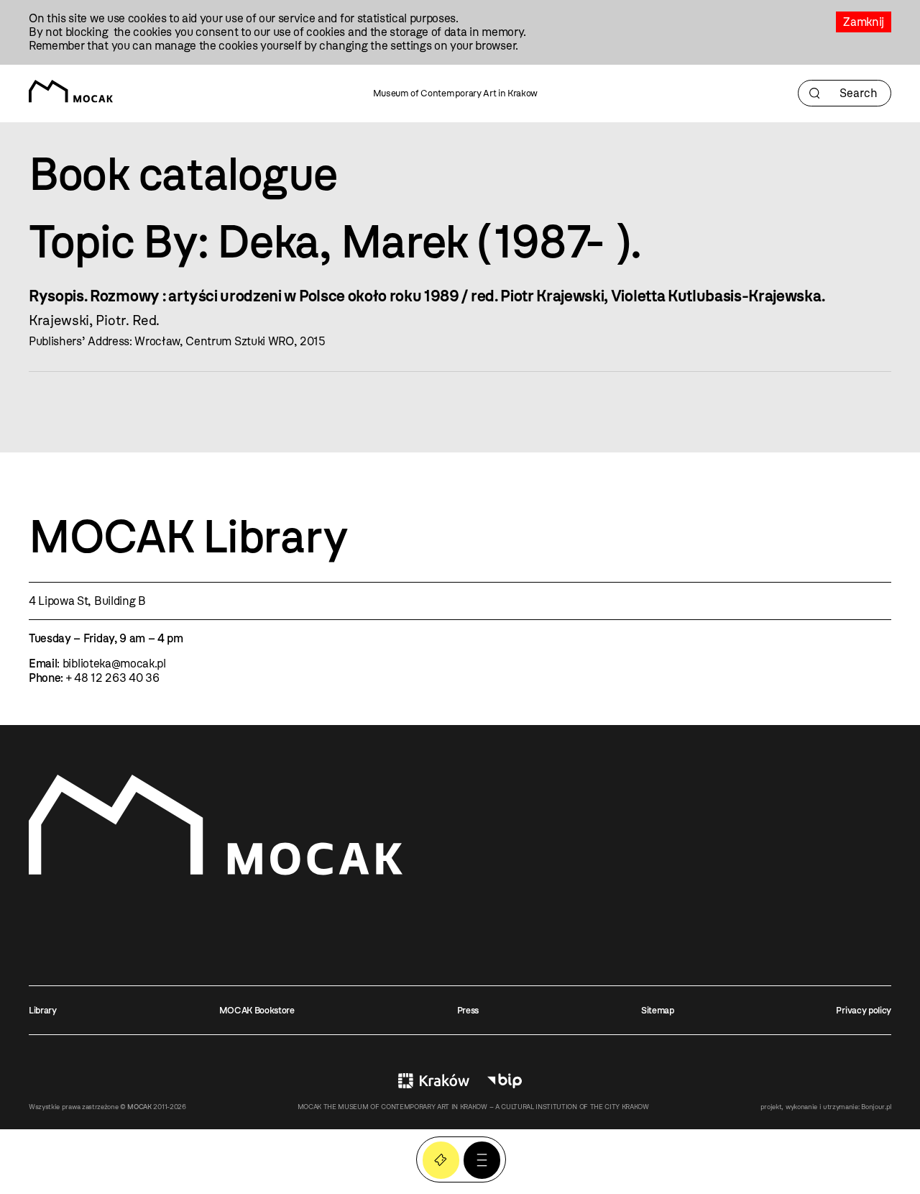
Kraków (433, 1080)
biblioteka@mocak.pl (114, 663)
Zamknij (863, 22)
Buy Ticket (441, 1159)
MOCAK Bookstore (257, 1010)
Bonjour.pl (876, 1107)
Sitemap (657, 1010)
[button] (482, 1159)
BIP (504, 1080)
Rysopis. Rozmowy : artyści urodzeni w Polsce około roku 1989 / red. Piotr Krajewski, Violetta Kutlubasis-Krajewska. (426, 296)
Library (43, 1010)
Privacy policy (863, 1010)
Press (468, 1010)
